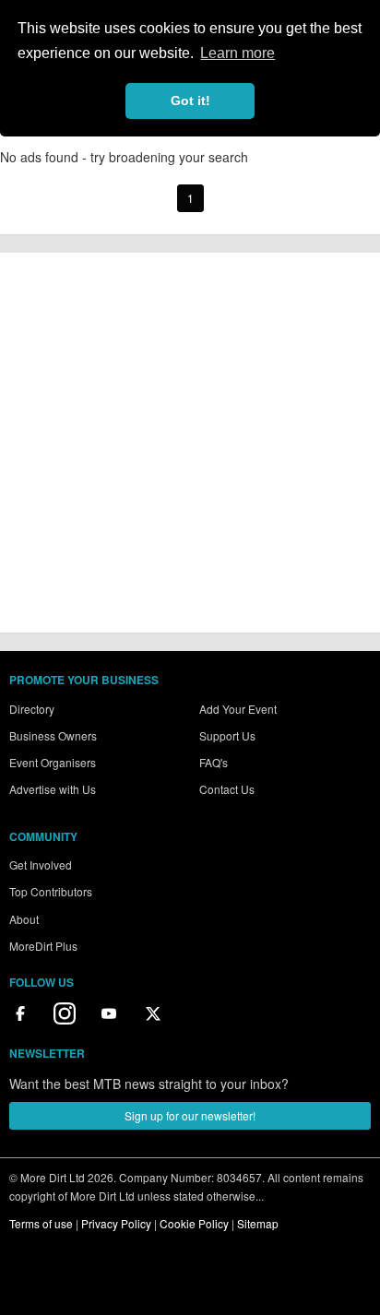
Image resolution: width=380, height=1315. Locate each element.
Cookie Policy (194, 1223)
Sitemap (258, 1223)
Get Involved (40, 864)
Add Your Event (238, 709)
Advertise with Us (52, 789)
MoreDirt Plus (43, 946)
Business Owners (53, 735)
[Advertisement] (190, 443)
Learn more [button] (237, 53)
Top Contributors (50, 891)
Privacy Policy (116, 1223)
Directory (31, 709)
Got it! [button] (190, 100)
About (24, 919)
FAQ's (213, 762)
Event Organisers (52, 762)
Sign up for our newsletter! (190, 1115)
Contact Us (227, 789)
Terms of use (41, 1223)
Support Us (227, 735)
